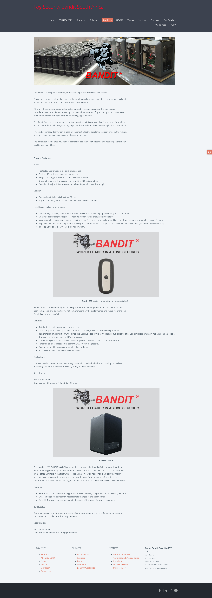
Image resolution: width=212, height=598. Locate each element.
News (43, 561)
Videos (44, 564)
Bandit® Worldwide (86, 567)
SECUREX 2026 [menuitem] (65, 20)
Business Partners (121, 554)
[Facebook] (159, 590)
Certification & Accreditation (126, 558)
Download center (121, 564)
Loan (79, 561)
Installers (117, 561)
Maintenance (83, 554)
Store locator (119, 567)
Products (45, 554)
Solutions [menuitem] (94, 20)
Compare (81, 564)
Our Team (45, 567)
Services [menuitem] (142, 20)
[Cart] (209, 152)
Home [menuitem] (51, 20)
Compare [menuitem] (155, 20)
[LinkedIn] (165, 590)
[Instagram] (170, 590)
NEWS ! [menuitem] (119, 20)
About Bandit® (48, 558)
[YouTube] (175, 590)
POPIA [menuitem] (173, 25)
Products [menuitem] (107, 20)
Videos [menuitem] (130, 20)
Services (81, 558)
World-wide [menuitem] (160, 25)
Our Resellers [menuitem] (170, 20)
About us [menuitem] (81, 20)
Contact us (46, 571)
